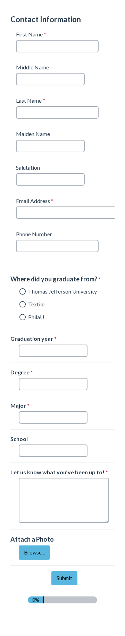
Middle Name (32, 67)
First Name (32, 34)
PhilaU (36, 317)
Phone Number (34, 234)
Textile (36, 304)
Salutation (28, 167)
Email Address (35, 200)
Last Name (31, 100)
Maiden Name (33, 133)
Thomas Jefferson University (62, 291)
